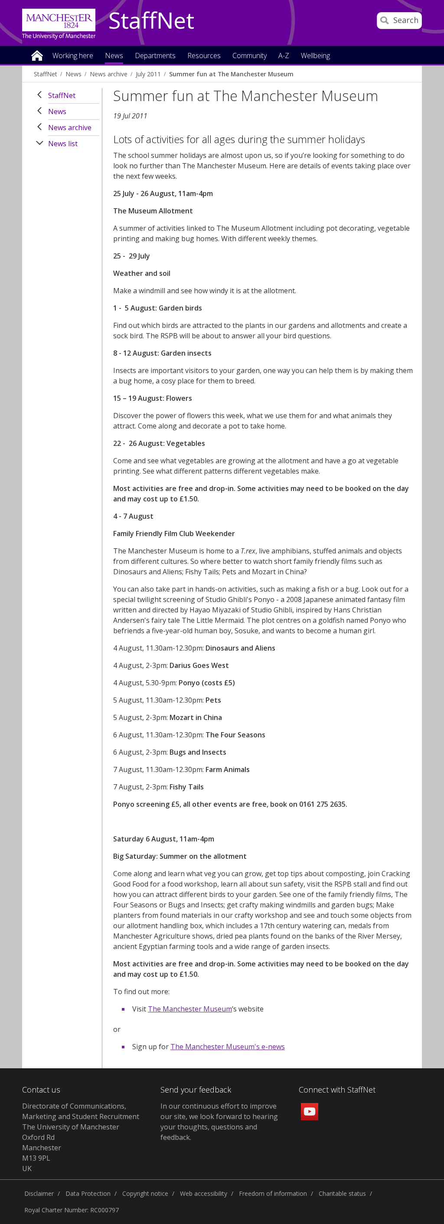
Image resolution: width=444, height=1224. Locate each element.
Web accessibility (203, 1193)
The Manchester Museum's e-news (227, 1046)
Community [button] (249, 56)
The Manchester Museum (190, 1009)
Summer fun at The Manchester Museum (231, 74)
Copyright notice (145, 1193)
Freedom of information (273, 1193)
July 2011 (148, 74)
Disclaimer (39, 1193)
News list (63, 143)
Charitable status (342, 1193)
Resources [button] (204, 56)
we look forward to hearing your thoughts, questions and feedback (219, 1127)
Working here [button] (72, 56)
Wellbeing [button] (315, 56)
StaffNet (151, 21)
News (73, 74)
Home (37, 55)
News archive (108, 74)
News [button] (114, 56)
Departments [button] (155, 56)
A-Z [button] (283, 56)
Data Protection (88, 1193)
